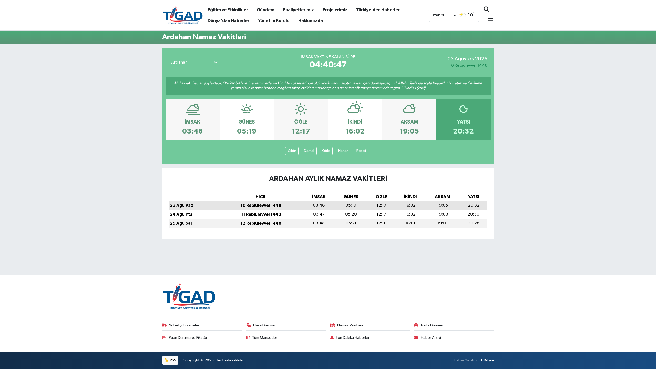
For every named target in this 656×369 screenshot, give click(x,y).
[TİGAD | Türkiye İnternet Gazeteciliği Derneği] (182, 15)
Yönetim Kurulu (274, 20)
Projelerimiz (335, 10)
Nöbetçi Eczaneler (184, 325)
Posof (361, 151)
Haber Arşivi (431, 338)
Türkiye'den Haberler (378, 10)
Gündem (265, 10)
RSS (172, 360)
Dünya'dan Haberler (228, 20)
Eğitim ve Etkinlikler (228, 10)
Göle (326, 151)
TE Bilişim (486, 360)
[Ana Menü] (488, 20)
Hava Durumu (264, 325)
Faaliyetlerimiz (298, 10)
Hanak (343, 151)
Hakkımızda (310, 20)
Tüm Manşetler (264, 338)
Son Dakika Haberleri (353, 338)
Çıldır (292, 151)
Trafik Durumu (431, 325)
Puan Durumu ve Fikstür (187, 338)
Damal (309, 151)
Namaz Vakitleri (350, 325)
